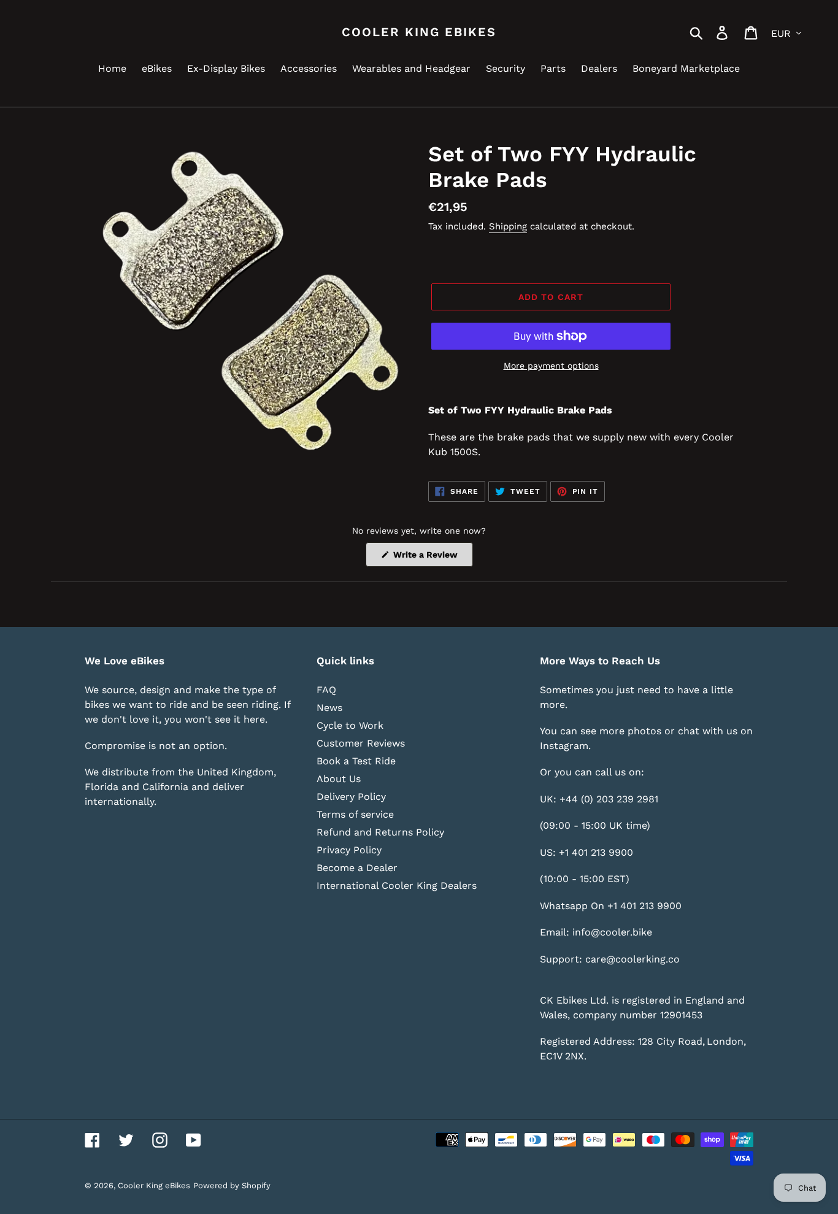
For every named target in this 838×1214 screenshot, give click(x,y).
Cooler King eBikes (419, 32)
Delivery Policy (351, 796)
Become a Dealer (357, 868)
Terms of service (355, 814)
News (329, 707)
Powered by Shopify (232, 1185)
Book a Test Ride (356, 761)
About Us (339, 779)
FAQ (326, 690)
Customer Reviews (361, 743)
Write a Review (432, 558)
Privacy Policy (349, 850)
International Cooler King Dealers (397, 885)
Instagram (564, 745)
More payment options (551, 366)
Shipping (508, 226)
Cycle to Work (350, 725)
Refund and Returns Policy (380, 832)
